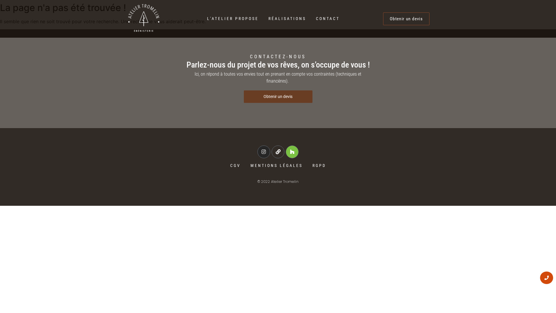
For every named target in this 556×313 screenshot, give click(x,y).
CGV (235, 165)
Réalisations (287, 18)
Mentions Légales (276, 165)
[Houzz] (292, 151)
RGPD (319, 165)
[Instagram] (263, 151)
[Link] (278, 151)
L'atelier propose (233, 18)
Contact (328, 18)
